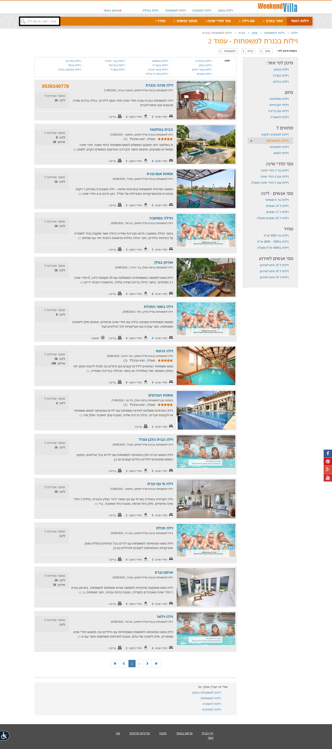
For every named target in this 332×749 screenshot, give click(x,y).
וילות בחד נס (74, 61)
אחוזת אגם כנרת (160, 173)
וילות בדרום (281, 81)
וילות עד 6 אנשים (277, 199)
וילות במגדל (118, 69)
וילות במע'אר (204, 74)
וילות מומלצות (279, 98)
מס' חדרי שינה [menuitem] (219, 20)
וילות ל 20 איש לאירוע (274, 265)
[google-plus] (328, 470)
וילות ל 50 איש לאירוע (274, 277)
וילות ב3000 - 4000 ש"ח (273, 241)
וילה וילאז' (164, 616)
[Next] (124, 663)
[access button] (5, 735)
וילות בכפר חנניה (158, 69)
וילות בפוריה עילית (157, 74)
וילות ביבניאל (117, 65)
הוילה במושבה (161, 218)
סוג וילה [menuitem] (248, 20)
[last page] (115, 663)
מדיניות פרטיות (139, 733)
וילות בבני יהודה (115, 61)
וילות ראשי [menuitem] (300, 20)
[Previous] (147, 663)
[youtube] (328, 478)
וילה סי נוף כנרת (160, 483)
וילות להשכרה (279, 117)
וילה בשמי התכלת (158, 306)
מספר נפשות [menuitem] (186, 20)
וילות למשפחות (175, 10)
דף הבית (207, 733)
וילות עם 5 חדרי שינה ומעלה (270, 182)
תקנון (163, 733)
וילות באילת (151, 10)
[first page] (156, 663)
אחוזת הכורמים (160, 395)
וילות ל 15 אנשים (277, 212)
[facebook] (328, 454)
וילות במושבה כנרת (70, 69)
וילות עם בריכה (278, 111)
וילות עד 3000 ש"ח (276, 235)
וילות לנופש (281, 153)
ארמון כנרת (164, 572)
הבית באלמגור (161, 129)
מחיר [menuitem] (161, 20)
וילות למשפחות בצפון (206, 692)
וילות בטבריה (160, 65)
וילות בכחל (75, 65)
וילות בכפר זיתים (202, 69)
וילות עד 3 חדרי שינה (275, 170)
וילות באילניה (203, 61)
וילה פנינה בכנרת (159, 85)
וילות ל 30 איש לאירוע (274, 271)
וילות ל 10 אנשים (277, 206)
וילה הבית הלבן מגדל (156, 439)
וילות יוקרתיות (279, 105)
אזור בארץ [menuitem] (274, 20)
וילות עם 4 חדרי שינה (274, 176)
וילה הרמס (164, 350)
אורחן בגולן (163, 262)
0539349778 (55, 86)
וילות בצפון (225, 10)
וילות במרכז (281, 75)
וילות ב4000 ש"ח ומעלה (273, 247)
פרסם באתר (111, 10)
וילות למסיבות (201, 10)
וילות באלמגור (160, 61)
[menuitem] (225, 7)
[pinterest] (328, 462)
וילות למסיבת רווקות (275, 134)
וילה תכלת (164, 528)
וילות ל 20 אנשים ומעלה (273, 218)
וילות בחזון (205, 65)
